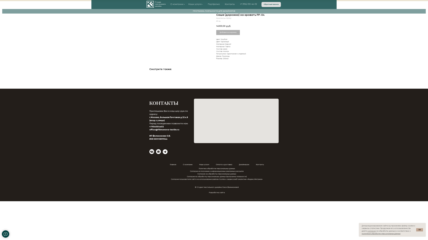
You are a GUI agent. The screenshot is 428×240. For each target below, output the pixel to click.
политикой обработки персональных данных (381, 233)
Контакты (260, 164)
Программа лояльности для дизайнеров (214, 11)
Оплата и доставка (224, 164)
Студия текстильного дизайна (160, 4)
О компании (187, 164)
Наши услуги (204, 164)
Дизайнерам (244, 164)
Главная (173, 164)
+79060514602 (156, 127)
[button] (271, 4)
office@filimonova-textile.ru (164, 130)
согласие (371, 231)
